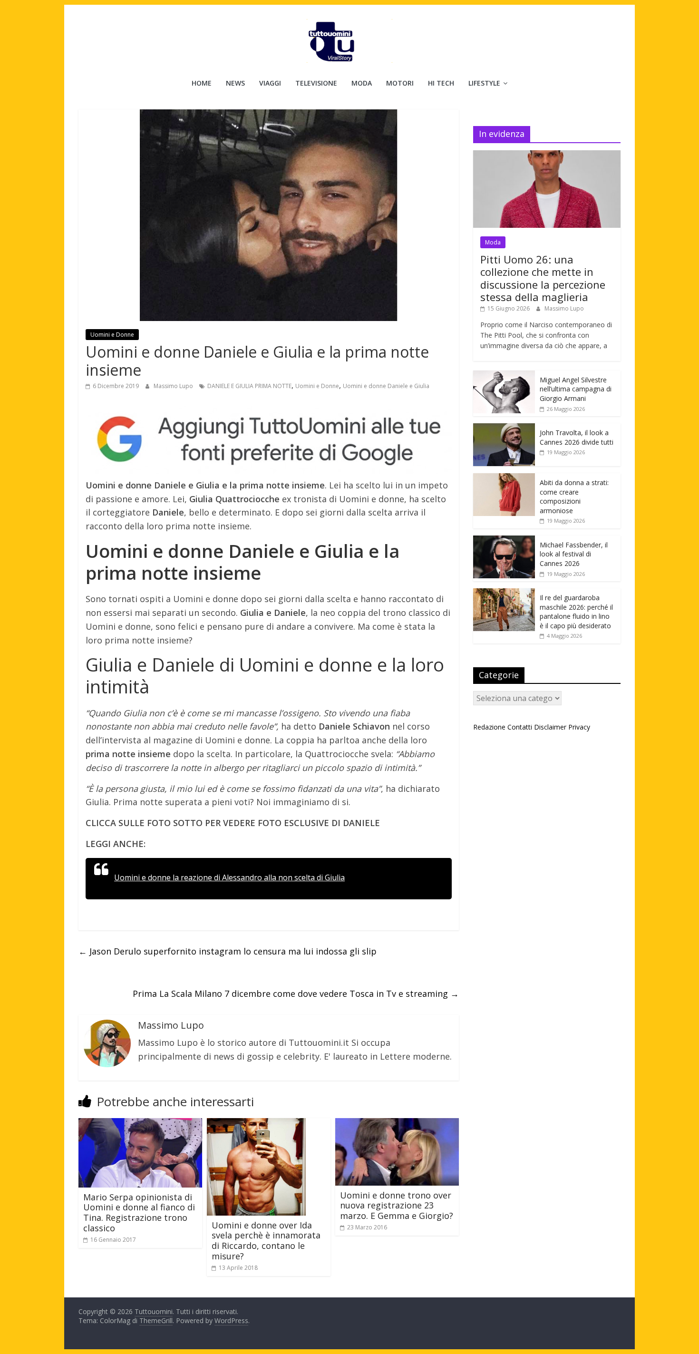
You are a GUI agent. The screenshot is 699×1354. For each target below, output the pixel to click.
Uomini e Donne (112, 335)
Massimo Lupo (174, 386)
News (235, 83)
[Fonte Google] (269, 440)
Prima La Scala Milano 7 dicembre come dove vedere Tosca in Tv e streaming (296, 993)
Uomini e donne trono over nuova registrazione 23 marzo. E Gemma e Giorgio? (396, 1205)
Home (202, 83)
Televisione (316, 83)
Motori (400, 83)
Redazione (489, 726)
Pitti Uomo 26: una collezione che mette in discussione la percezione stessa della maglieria (542, 278)
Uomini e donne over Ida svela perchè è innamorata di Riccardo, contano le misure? (266, 1240)
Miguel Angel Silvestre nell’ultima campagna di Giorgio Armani (576, 389)
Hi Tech (441, 83)
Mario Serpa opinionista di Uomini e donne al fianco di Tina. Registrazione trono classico (139, 1212)
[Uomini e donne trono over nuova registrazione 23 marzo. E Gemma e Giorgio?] (397, 1124)
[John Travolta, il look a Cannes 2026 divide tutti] (504, 428)
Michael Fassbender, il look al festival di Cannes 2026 (574, 554)
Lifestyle (484, 83)
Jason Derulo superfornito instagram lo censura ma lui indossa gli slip (227, 951)
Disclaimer (550, 726)
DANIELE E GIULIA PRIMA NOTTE (249, 386)
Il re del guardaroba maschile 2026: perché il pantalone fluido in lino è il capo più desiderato (576, 611)
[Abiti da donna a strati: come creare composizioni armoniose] (504, 478)
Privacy (579, 726)
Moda (361, 83)
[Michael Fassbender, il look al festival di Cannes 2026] (504, 540)
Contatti (519, 726)
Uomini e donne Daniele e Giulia (386, 386)
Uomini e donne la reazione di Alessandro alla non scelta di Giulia (229, 877)
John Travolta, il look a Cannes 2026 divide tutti (576, 437)
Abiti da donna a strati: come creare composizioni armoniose (574, 496)
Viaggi (270, 83)
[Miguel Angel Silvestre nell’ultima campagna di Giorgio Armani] (504, 375)
